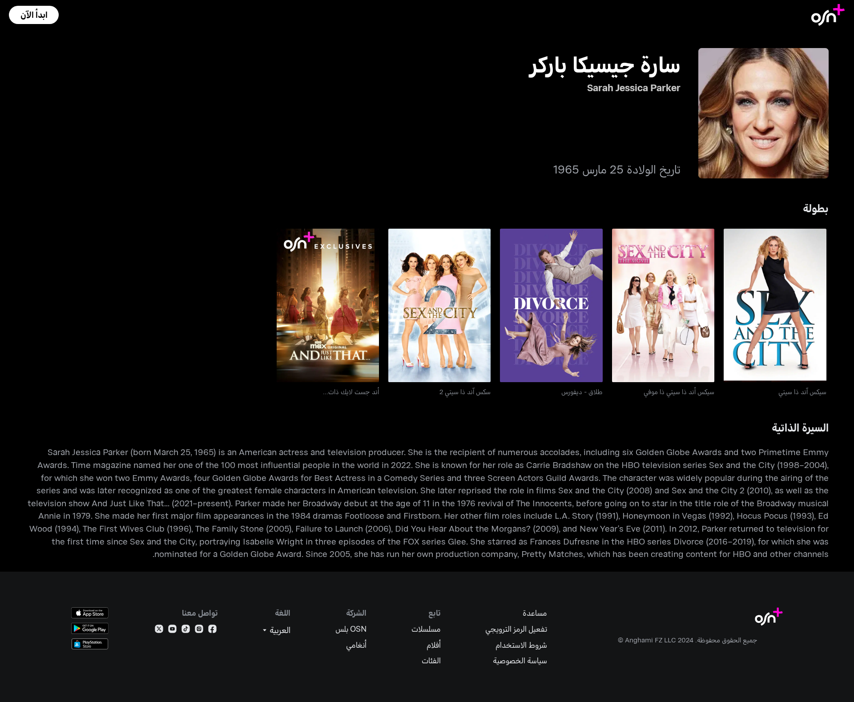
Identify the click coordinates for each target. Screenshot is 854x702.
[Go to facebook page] (212, 630)
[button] (34, 15)
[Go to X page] (159, 630)
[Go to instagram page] (199, 630)
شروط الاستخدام (521, 644)
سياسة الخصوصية (520, 660)
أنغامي (356, 644)
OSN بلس (351, 628)
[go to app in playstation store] (90, 644)
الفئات (431, 660)
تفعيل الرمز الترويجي (516, 628)
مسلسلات (426, 628)
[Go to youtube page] (172, 630)
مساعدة (535, 612)
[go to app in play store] (90, 628)
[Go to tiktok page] (185, 630)
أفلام (434, 644)
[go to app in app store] (90, 612)
